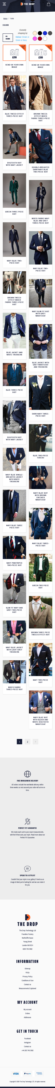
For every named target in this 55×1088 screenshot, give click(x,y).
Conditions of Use (27, 981)
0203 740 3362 (27, 949)
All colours (8, 37)
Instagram (27, 1043)
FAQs (28, 973)
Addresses (27, 1017)
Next (35, 741)
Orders (27, 1013)
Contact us (27, 985)
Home (5, 19)
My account (27, 1010)
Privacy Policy (27, 977)
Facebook (27, 1039)
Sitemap (27, 969)
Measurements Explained (27, 988)
